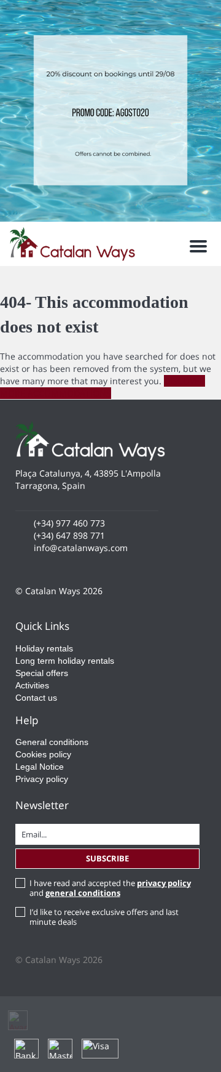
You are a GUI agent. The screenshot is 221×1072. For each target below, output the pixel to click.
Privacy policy (41, 779)
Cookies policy (43, 754)
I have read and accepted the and (110, 888)
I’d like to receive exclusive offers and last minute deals (104, 917)
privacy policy (164, 883)
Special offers (41, 673)
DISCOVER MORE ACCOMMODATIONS (102, 387)
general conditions (82, 892)
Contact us (36, 698)
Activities (32, 685)
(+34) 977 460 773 (69, 523)
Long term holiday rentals (64, 661)
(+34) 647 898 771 (69, 535)
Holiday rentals (44, 648)
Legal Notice (39, 767)
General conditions (51, 742)
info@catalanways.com (81, 548)
